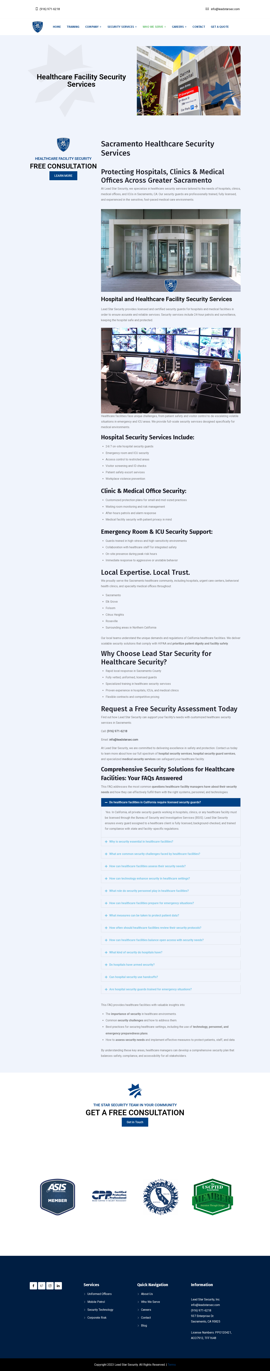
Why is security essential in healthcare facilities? (141, 841)
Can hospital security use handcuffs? (133, 977)
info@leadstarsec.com (225, 9)
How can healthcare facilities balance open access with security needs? (156, 940)
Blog (144, 1325)
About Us (147, 1294)
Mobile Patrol (96, 1302)
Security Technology (100, 1309)
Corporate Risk (97, 1317)
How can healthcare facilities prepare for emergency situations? (151, 903)
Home (57, 26)
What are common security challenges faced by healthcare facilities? (154, 854)
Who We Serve (150, 1302)
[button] (170, 802)
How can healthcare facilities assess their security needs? (147, 866)
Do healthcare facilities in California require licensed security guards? (155, 802)
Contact (198, 26)
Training (73, 26)
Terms (172, 1364)
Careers (178, 26)
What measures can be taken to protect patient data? (144, 915)
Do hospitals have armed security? (132, 964)
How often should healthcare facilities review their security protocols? (155, 927)
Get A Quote (220, 26)
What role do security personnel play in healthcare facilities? (149, 891)
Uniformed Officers (99, 1294)
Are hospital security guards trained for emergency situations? (150, 989)
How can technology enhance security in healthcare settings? (149, 878)
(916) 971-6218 (50, 9)
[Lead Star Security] (37, 27)
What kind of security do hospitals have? (135, 952)
